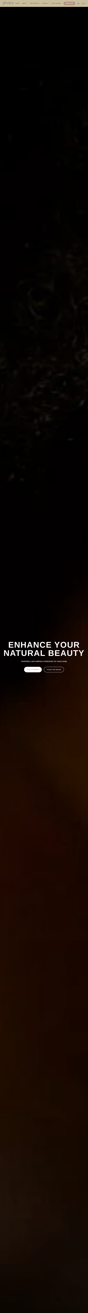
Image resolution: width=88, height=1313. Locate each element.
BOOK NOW (69, 3)
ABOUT (24, 3)
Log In (83, 3)
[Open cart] (78, 3)
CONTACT (45, 3)
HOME (17, 3)
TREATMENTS (34, 3)
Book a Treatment (33, 669)
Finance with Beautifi (54, 669)
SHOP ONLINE (56, 3)
